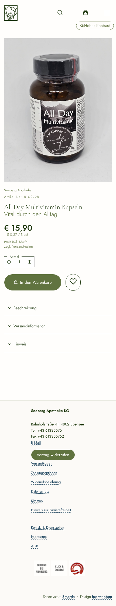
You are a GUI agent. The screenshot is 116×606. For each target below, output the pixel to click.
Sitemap (37, 501)
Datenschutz (40, 491)
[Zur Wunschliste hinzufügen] (73, 282)
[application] (33, 282)
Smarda (68, 596)
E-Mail (36, 442)
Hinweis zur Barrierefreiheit (51, 510)
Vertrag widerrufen (53, 455)
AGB (34, 546)
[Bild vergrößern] (58, 110)
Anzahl (14, 256)
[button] (60, 12)
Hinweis (19, 344)
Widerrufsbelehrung (46, 482)
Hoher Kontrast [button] (97, 26)
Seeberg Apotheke (17, 190)
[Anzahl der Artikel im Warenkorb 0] (85, 12)
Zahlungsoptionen (44, 473)
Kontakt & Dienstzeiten (47, 527)
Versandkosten (41, 463)
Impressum (39, 537)
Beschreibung (24, 308)
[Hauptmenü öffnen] (107, 13)
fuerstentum (102, 596)
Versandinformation (29, 326)
